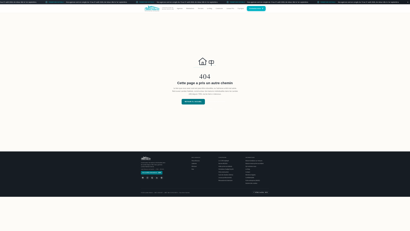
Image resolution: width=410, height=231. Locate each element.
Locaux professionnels (225, 177)
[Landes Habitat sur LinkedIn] (157, 178)
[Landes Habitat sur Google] (152, 178)
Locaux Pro (230, 8)
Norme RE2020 (222, 163)
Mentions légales (250, 175)
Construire (219, 8)
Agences (180, 8)
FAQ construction (223, 172)
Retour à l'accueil (193, 101)
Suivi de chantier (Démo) (225, 175)
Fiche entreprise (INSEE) (252, 180)
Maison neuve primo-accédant (254, 163)
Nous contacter (205, 109)
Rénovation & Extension (225, 180)
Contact (247, 172)
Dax (193, 169)
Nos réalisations (217, 101)
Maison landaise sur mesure (253, 161)
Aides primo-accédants (225, 166)
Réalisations (190, 8)
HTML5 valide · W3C (261, 192)
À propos (241, 8)
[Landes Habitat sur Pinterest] (161, 178)
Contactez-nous (255, 8)
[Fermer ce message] (407, 2)
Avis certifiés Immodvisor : (151, 172)
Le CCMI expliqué (223, 161)
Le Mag (209, 8)
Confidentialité (249, 177)
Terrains (200, 8)
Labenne (194, 163)
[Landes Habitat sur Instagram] (147, 178)
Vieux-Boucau (196, 161)
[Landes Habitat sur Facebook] (143, 178)
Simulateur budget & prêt (226, 169)
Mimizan (194, 166)
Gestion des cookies (251, 183)
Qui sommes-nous (250, 166)
